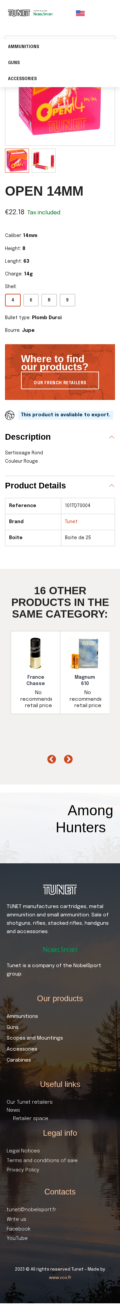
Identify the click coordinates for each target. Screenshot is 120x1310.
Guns (14, 63)
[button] (60, 380)
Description (28, 436)
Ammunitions (23, 47)
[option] (35, 672)
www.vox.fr (60, 1278)
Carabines (19, 1060)
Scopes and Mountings (35, 1038)
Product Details (35, 485)
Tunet (71, 521)
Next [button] (66, 757)
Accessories (22, 79)
